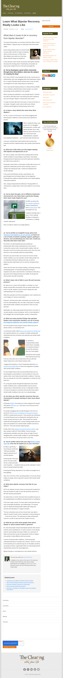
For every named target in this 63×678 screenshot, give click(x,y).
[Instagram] (38, 669)
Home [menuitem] (4, 13)
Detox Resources (47, 100)
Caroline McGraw (29, 29)
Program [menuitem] (10, 13)
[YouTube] (35, 669)
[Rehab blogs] (50, 141)
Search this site (46, 20)
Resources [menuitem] (27, 13)
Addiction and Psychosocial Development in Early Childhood (50, 39)
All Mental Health (47, 92)
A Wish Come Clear (31, 563)
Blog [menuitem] (34, 13)
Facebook (11, 570)
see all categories (46, 107)
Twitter (14, 570)
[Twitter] (28, 669)
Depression (46, 97)
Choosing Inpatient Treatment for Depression (18, 584)
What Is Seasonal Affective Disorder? (16, 586)
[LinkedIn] (31, 669)
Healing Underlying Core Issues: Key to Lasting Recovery (49, 45)
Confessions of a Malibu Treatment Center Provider (20, 580)
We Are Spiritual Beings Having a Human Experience (20, 582)
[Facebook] (24, 669)
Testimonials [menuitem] (19, 13)
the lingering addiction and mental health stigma (21, 322)
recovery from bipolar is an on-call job (17, 235)
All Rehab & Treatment (49, 94)
